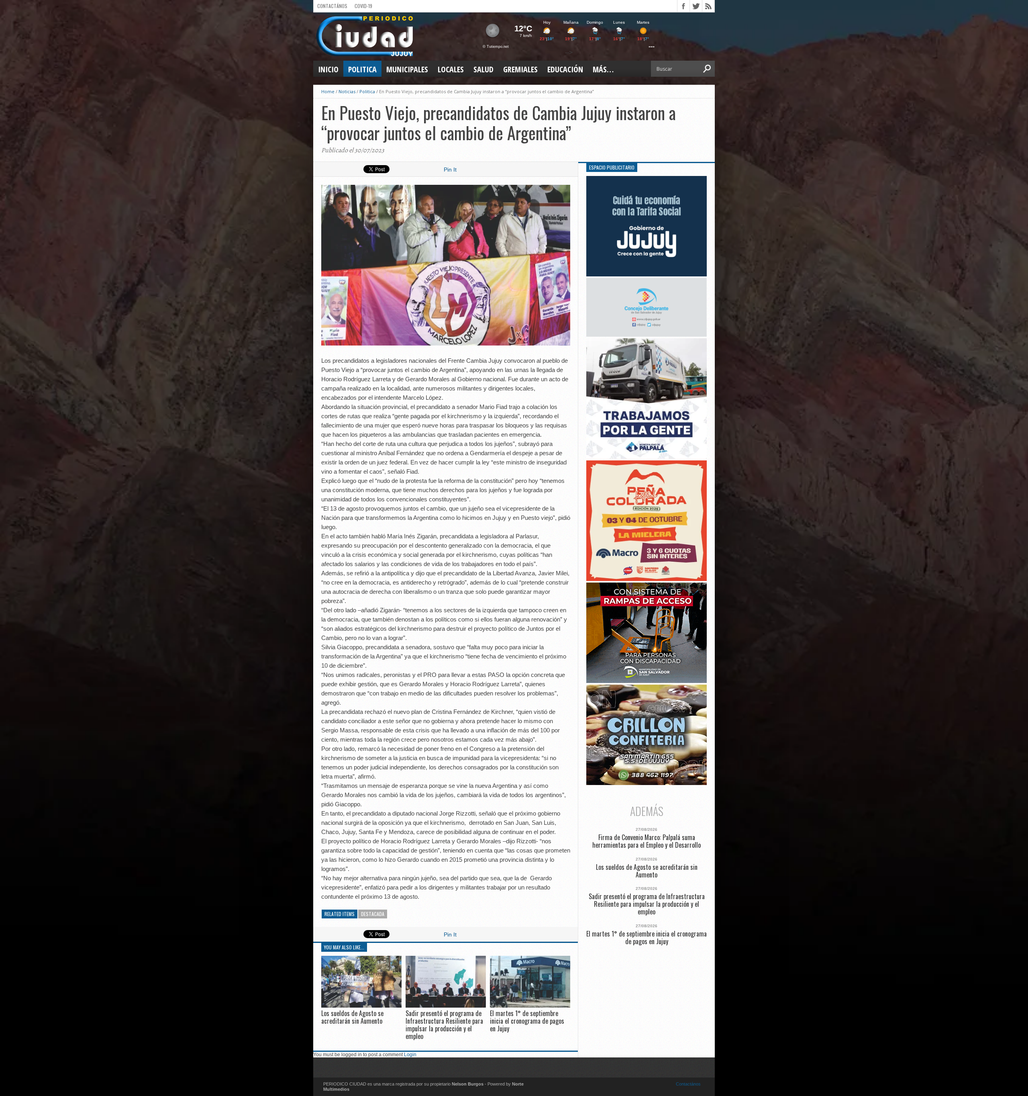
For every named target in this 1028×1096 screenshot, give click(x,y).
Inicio (328, 69)
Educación (565, 69)
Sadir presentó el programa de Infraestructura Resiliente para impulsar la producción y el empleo (444, 1024)
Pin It (450, 169)
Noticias (347, 91)
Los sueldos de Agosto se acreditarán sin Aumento (352, 1017)
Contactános (688, 1084)
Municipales (407, 69)
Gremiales (520, 69)
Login (410, 1054)
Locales (451, 69)
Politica (362, 69)
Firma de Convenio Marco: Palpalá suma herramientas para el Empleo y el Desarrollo (646, 841)
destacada (372, 913)
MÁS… (603, 69)
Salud (483, 69)
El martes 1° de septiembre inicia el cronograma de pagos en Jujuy (527, 1020)
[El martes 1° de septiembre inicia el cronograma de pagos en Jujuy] (530, 1005)
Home (328, 91)
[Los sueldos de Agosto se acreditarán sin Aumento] (361, 1005)
